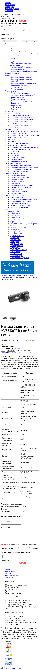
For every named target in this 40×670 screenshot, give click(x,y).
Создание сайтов (14, 668)
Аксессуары (9, 222)
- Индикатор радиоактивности (21, 185)
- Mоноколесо (15, 214)
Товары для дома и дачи (14, 173)
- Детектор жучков (17, 181)
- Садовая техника (17, 189)
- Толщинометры (16, 256)
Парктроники (10, 141)
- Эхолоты (13, 109)
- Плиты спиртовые (17, 89)
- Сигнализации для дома (19, 177)
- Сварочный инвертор (18, 250)
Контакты (9, 11)
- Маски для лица (16, 246)
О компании (10, 5)
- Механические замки (18, 161)
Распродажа (9, 7)
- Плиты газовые (16, 87)
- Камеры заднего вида (18, 51)
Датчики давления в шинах (15, 137)
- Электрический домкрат (19, 258)
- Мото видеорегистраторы (20, 203)
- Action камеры (16, 107)
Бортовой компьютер (13, 73)
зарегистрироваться (17, 15)
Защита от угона (11, 153)
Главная (8, 3)
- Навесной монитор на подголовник (24, 167)
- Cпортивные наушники (19, 93)
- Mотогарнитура (16, 197)
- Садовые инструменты (19, 191)
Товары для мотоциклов (14, 195)
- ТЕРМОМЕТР (16, 254)
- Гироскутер (14, 216)
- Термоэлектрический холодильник (23, 71)
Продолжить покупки (30, 41)
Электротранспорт (12, 212)
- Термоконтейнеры (17, 69)
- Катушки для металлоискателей (22, 95)
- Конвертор (14, 242)
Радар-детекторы (11, 129)
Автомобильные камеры (14, 47)
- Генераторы (15, 232)
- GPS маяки (14, 155)
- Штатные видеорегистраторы (21, 115)
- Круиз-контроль (16, 244)
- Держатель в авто (17, 236)
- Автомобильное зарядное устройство (24, 147)
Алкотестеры (10, 111)
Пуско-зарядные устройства (15, 145)
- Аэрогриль (14, 230)
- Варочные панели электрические (23, 83)
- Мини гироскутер (17, 218)
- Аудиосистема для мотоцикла (21, 201)
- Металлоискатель (17, 97)
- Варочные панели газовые (20, 77)
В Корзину (11, 350)
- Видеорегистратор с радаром (21, 119)
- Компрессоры (15, 240)
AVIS (16, 346)
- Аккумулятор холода (18, 228)
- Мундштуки (15, 248)
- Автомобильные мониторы (20, 165)
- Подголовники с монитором (21, 169)
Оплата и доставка (12, 9)
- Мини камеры (15, 105)
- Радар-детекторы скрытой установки (24, 135)
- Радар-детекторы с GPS (19, 133)
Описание (5, 352)
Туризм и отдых (11, 91)
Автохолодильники (12, 61)
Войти (3, 15)
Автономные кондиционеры (16, 55)
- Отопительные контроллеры (21, 187)
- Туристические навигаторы (21, 101)
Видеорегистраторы (13, 113)
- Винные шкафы (16, 179)
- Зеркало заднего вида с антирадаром (24, 131)
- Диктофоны (15, 183)
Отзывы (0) (26, 352)
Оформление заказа (10, 41)
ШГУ (7, 209)
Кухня (7, 75)
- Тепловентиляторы (17, 193)
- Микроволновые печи (19, 85)
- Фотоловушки (15, 103)
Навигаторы (10, 139)
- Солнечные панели (17, 99)
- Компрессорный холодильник (21, 67)
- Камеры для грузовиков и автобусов (24, 49)
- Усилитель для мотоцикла (20, 207)
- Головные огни (16, 234)
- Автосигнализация (17, 157)
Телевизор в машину (13, 163)
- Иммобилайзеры (16, 159)
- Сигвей (13, 220)
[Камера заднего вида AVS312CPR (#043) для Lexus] (17, 313)
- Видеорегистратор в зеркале (21, 117)
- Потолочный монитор (19, 171)
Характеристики (15, 352)
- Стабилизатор (15, 252)
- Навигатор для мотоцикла (20, 205)
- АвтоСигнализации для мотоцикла (23, 199)
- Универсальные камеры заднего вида (24, 53)
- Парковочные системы (19, 143)
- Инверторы (14, 238)
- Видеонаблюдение (17, 175)
